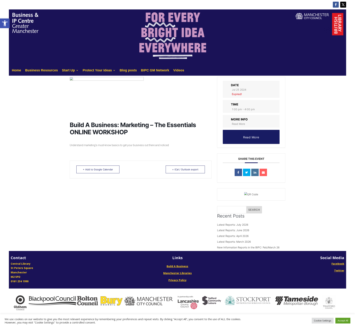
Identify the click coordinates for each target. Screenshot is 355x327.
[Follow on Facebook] (336, 5)
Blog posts (128, 70)
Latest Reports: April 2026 (233, 235)
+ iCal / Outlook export (185, 169)
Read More (238, 123)
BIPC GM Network (155, 70)
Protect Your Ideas (97, 70)
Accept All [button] (343, 320)
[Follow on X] (343, 5)
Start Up (68, 70)
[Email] (263, 172)
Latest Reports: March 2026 (234, 241)
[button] (5, 23)
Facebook (338, 263)
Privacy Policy (177, 280)
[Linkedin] (255, 172)
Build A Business (177, 266)
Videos (178, 70)
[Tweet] (246, 172)
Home (16, 70)
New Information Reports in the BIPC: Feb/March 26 (248, 247)
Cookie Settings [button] (322, 320)
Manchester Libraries (177, 273)
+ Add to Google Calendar (98, 169)
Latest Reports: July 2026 (232, 224)
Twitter (339, 270)
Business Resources (41, 70)
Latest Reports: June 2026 (233, 230)
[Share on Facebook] (238, 172)
